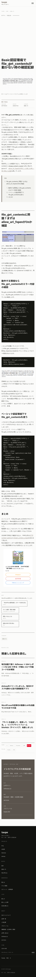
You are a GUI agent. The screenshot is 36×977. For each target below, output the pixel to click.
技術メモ (26, 105)
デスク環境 (4, 885)
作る (2, 845)
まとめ (10, 197)
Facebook (18, 745)
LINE (24, 745)
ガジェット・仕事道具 (7, 889)
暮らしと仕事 (4, 902)
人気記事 (3, 922)
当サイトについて (6, 915)
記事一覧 (3, 918)
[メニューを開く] (33, 3)
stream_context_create (20, 538)
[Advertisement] (18, 38)
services (3, 940)
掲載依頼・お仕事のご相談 (8, 929)
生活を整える (4, 905)
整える (3, 882)
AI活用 (3, 849)
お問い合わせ (4, 933)
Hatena (11, 745)
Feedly (8, 749)
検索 (33, 952)
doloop (3, 856)
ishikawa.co (4, 936)
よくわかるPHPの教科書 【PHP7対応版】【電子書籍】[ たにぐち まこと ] (18, 567)
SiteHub (3, 853)
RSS (14, 749)
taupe (2, 11)
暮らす (3, 898)
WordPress (4, 873)
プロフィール (4, 926)
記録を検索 (4, 948)
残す (7, 11)
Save (30, 745)
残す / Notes (4, 102)
